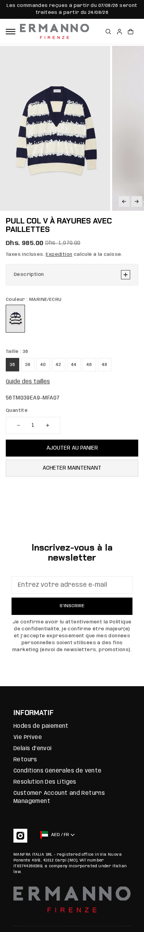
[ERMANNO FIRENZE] (54, 31)
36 (12, 364)
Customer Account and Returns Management (59, 797)
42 (58, 364)
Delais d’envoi (32, 748)
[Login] (119, 31)
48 (105, 364)
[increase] (47, 425)
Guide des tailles (28, 382)
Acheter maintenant (72, 468)
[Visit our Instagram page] (20, 836)
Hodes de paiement (41, 726)
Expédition (59, 254)
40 (43, 364)
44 (74, 364)
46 (89, 364)
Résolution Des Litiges (44, 782)
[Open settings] (108, 31)
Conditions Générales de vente (57, 771)
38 (28, 364)
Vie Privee (27, 737)
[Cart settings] (130, 31)
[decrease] (18, 425)
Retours (25, 759)
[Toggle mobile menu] (10, 31)
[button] (124, 201)
